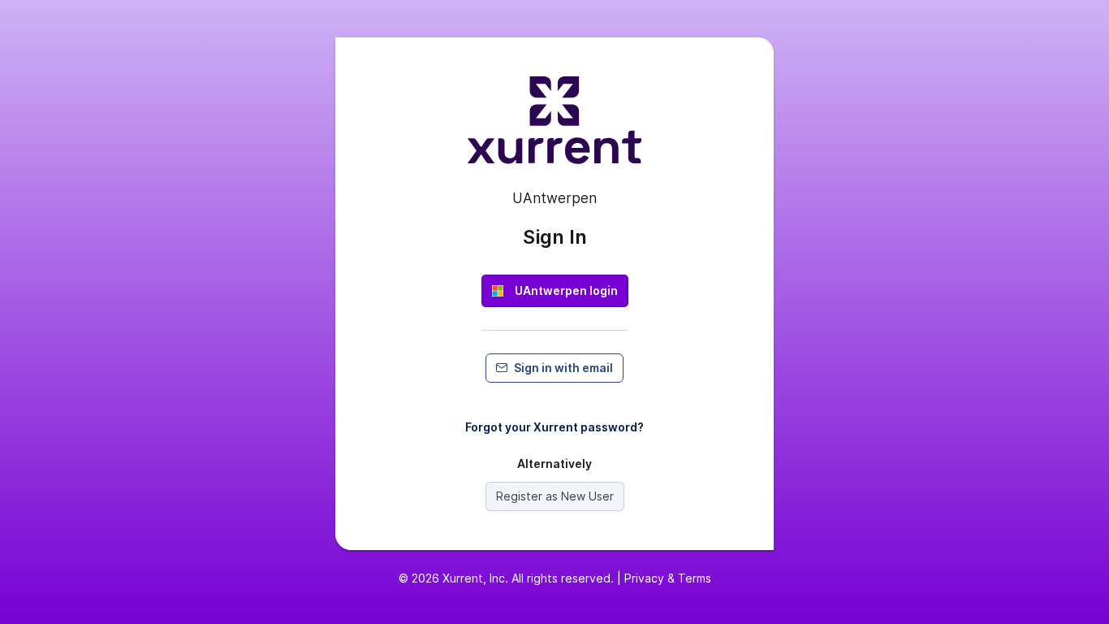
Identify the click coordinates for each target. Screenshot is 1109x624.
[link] (554, 291)
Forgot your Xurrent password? (554, 427)
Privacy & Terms (667, 578)
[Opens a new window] (554, 126)
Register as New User (555, 496)
